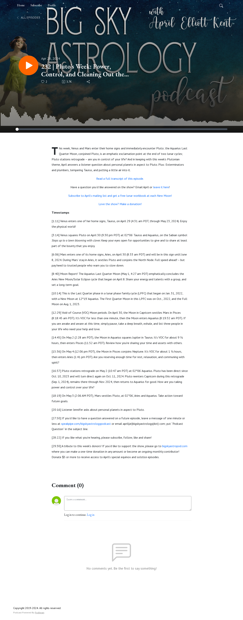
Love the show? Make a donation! (120, 204)
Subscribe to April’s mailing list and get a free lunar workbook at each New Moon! (120, 196)
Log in (90, 515)
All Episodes (30, 17)
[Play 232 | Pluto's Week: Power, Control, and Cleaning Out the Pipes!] (28, 65)
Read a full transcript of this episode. (120, 178)
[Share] (88, 82)
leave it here (161, 187)
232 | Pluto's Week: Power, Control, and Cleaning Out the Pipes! (82, 70)
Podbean (39, 612)
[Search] (221, 5)
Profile (52, 5)
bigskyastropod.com (174, 446)
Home (21, 5)
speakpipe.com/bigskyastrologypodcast (86, 424)
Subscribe (36, 5)
